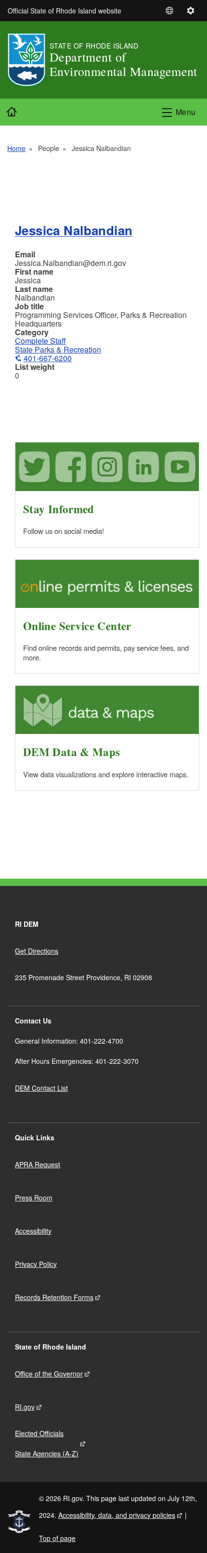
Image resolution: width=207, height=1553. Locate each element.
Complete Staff (40, 340)
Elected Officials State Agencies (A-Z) (46, 1443)
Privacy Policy (36, 1264)
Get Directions (36, 951)
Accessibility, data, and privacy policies (116, 1515)
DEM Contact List (41, 1088)
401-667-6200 (48, 358)
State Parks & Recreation (58, 349)
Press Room (33, 1197)
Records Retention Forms (54, 1297)
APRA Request (37, 1164)
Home (16, 148)
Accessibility (33, 1231)
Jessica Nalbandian (73, 230)
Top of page (57, 1538)
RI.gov (25, 1407)
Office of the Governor (49, 1373)
